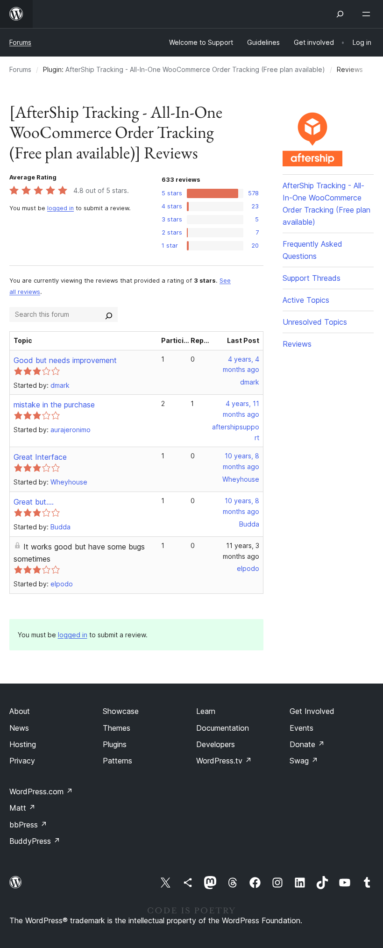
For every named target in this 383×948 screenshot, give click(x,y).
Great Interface (40, 457)
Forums (20, 42)
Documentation (222, 728)
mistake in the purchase (54, 404)
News (19, 728)
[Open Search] (340, 14)
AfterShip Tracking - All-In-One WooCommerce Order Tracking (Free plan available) (195, 69)
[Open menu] (368, 14)
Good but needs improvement (65, 360)
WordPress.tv (224, 760)
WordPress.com (41, 791)
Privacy (22, 760)
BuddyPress (34, 841)
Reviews (297, 344)
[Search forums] (109, 314)
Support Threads (311, 278)
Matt (22, 808)
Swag (304, 760)
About (19, 711)
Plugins (115, 744)
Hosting (22, 744)
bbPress (28, 824)
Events (301, 728)
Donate (307, 744)
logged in (60, 208)
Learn (205, 711)
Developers (215, 744)
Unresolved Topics (315, 322)
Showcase (121, 711)
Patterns (117, 760)
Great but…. (34, 501)
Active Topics (306, 300)
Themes (116, 728)
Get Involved (312, 711)
